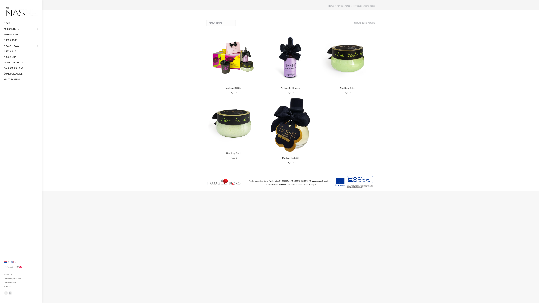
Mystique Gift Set (233, 88)
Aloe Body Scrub (233, 153)
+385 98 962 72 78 (301, 181)
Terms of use (10, 282)
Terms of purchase (12, 278)
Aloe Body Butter (347, 88)
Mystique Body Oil (290, 158)
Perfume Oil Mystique (290, 88)
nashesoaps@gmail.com (322, 181)
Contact (7, 286)
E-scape (312, 184)
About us (8, 275)
